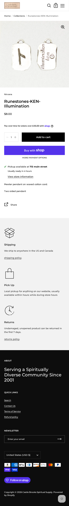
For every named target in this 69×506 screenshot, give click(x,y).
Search (7, 400)
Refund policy (11, 417)
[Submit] (59, 439)
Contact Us (9, 406)
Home (7, 16)
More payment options (34, 158)
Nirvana (8, 94)
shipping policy (12, 257)
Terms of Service (12, 411)
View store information (20, 176)
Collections (19, 16)
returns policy (11, 339)
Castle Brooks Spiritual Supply (37, 492)
